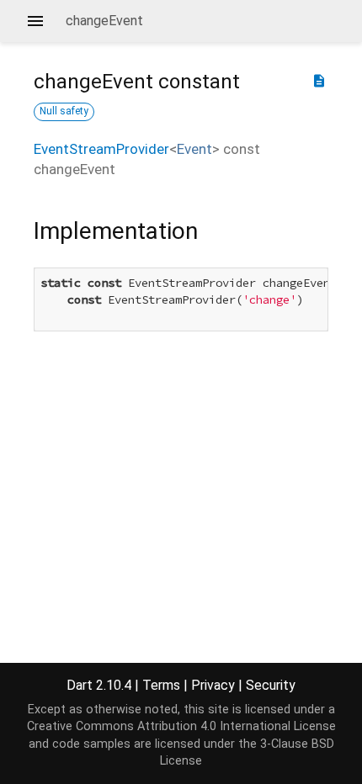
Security (270, 685)
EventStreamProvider (101, 148)
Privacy (213, 685)
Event (194, 148)
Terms (161, 685)
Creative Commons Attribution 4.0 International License (181, 726)
